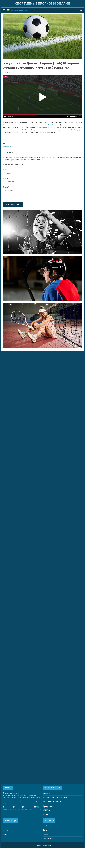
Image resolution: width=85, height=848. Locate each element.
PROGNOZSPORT (26, 130)
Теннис (5, 834)
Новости (46, 810)
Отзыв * (6, 187)
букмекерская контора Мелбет (65, 130)
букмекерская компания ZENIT (48, 127)
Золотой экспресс (49, 838)
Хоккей (5, 826)
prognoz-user (8, 146)
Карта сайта (47, 814)
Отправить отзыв (13, 204)
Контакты (46, 793)
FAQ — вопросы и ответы (52, 802)
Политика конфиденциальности (55, 797)
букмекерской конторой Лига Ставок (42, 125)
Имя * (5, 169)
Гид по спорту (48, 806)
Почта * (6, 178)
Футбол (5, 830)
